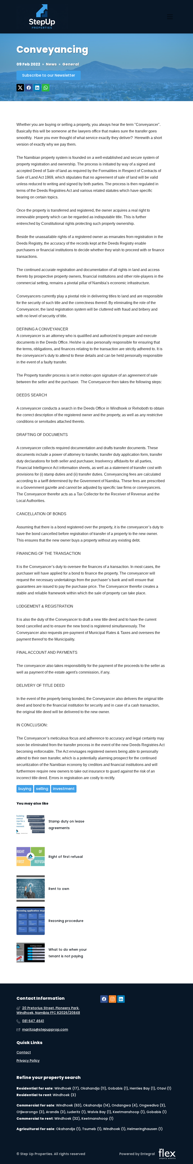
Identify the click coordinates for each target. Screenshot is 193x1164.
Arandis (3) (55, 1112)
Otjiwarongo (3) (30, 1112)
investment (64, 788)
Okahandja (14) (96, 1105)
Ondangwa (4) (124, 1105)
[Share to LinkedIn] (37, 88)
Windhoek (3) (64, 1095)
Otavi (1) (164, 1088)
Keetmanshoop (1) (129, 1112)
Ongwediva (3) (152, 1105)
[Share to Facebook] (28, 88)
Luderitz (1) (76, 1112)
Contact (23, 1052)
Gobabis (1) (118, 1088)
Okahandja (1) (68, 1129)
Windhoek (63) (68, 1105)
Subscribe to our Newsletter (48, 75)
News (51, 64)
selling (42, 788)
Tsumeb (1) (91, 1129)
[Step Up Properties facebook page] (104, 999)
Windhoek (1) (114, 1129)
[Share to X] (20, 88)
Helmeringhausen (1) (145, 1129)
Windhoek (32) (67, 1118)
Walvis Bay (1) (99, 1112)
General (70, 64)
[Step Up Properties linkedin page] (121, 999)
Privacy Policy (28, 1060)
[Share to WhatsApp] (45, 88)
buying (24, 788)
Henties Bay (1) (142, 1088)
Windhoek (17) (66, 1088)
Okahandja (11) (93, 1088)
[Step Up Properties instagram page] (112, 999)
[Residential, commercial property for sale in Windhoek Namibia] (42, 17)
